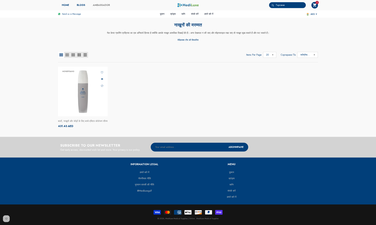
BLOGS (81, 5)
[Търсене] (287, 5)
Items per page (254, 54)
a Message (75, 14)
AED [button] (312, 14)
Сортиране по (288, 54)
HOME (65, 5)
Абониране (236, 147)
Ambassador (101, 5)
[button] (314, 5)
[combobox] (291, 5)
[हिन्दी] (307, 14)
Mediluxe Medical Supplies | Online (180, 218)
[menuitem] (65, 5)
